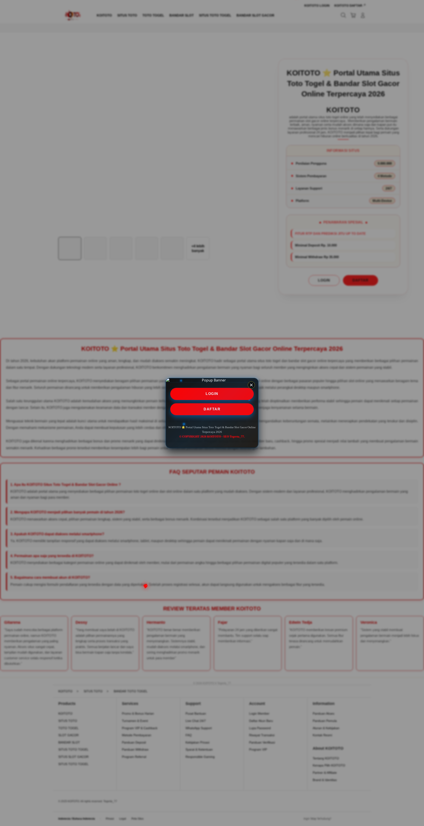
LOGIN (212, 394)
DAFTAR (212, 409)
